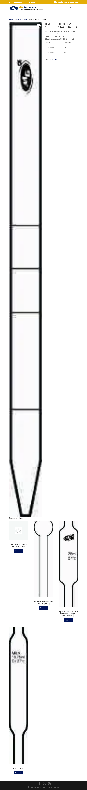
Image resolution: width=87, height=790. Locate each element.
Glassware (17, 20)
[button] (39, 26)
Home (11, 20)
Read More (18, 551)
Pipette (24, 20)
